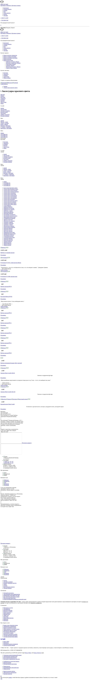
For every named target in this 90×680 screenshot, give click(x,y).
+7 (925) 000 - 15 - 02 (8, 462)
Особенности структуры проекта (11, 661)
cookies (10, 677)
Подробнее (3, 255)
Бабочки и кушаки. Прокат (12, 61)
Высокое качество (7, 673)
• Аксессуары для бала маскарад (11, 191)
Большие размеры (5, 116)
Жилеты (2, 101)
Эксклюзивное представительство (11, 594)
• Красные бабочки (8, 228)
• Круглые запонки (7, 231)
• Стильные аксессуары (9, 237)
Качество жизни (7, 662)
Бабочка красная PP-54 (6, 313)
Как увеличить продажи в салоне (11, 596)
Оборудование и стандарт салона (11, 629)
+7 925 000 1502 (4, 20)
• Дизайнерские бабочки (9, 218)
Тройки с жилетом (5, 114)
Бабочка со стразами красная (7, 252)
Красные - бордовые (5, 125)
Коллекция (6, 8)
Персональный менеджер (9, 598)
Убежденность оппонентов (9, 672)
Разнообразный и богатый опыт (11, 667)
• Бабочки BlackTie (7, 207)
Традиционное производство (10, 656)
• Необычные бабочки (8, 234)
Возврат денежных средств (9, 583)
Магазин (3, 94)
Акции (5, 584)
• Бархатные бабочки (8, 212)
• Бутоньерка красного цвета (10, 215)
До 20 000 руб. (4, 135)
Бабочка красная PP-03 (6, 353)
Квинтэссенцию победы (9, 671)
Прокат (2, 95)
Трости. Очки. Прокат (11, 68)
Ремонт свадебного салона (9, 627)
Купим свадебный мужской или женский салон (14, 599)
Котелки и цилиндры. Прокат (13, 63)
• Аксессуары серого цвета (9, 203)
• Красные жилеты (7, 229)
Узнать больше (4, 270)
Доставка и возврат (8, 581)
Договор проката (7, 588)
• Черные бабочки (7, 241)
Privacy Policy (28, 652)
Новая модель (6, 666)
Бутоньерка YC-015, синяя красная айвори (11, 262)
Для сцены (3, 113)
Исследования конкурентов (10, 657)
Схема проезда (6, 13)
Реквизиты (6, 642)
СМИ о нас (6, 615)
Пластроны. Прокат (11, 64)
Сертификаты (6, 609)
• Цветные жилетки (8, 240)
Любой (2, 108)
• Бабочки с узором (8, 210)
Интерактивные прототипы (10, 664)
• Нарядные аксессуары (9, 232)
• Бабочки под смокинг (8, 209)
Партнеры (5, 616)
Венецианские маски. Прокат (13, 66)
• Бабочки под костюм (8, 208)
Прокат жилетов (7, 59)
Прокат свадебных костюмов (10, 58)
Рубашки (5, 75)
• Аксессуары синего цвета (9, 204)
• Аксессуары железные (9, 199)
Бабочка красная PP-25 (6, 333)
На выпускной (4, 112)
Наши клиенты (7, 612)
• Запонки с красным (8, 223)
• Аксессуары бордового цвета (10, 189)
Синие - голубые (5, 123)
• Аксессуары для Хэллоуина (10, 190)
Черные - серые (4, 122)
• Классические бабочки (9, 227)
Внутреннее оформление (9, 631)
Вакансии (5, 619)
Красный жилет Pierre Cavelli (7, 404)
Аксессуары (6, 76)
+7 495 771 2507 (4, 18)
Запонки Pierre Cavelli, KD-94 (8, 373)
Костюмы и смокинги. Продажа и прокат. (11, 5)
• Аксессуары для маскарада (10, 195)
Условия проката (7, 9)
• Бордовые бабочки (8, 213)
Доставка (5, 15)
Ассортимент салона (8, 632)
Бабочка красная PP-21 (6, 343)
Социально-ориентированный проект (12, 655)
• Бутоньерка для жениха (9, 214)
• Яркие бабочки (7, 243)
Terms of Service (37, 652)
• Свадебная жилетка (8, 236)
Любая (2, 133)
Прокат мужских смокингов (10, 55)
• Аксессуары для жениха (9, 193)
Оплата (5, 14)
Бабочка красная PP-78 (6, 286)
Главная (5, 86)
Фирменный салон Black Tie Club (11, 595)
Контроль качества (7, 610)
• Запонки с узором (8, 224)
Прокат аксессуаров (8, 60)
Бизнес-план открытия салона (10, 625)
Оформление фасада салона (10, 630)
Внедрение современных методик (11, 659)
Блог (4, 11)
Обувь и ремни (7, 78)
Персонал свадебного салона (10, 634)
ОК (1, 678)
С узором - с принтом (6, 127)
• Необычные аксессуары (9, 233)
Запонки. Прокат (10, 65)
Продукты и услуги (8, 607)
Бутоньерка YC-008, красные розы (9, 276)
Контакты (5, 620)
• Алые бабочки (7, 205)
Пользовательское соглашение (10, 644)
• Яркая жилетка (7, 242)
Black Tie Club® (4, 4)
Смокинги (5, 74)
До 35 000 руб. (4, 137)
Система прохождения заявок (10, 636)
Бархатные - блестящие (6, 128)
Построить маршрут (27, 443)
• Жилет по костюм (8, 219)
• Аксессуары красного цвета (10, 87)
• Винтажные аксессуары (9, 217)
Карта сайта (6, 641)
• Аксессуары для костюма (9, 194)
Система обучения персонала (10, 635)
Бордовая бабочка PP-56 (6, 296)
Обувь (2, 103)
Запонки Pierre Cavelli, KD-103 (8, 391)
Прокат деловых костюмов (9, 56)
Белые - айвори (4, 124)
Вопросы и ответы (7, 611)
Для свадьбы (4, 109)
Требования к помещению (9, 626)
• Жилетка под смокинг (9, 221)
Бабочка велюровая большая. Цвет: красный (11, 363)
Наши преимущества (8, 618)
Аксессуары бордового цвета (10, 187)
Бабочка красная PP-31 (6, 323)
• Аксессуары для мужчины (10, 196)
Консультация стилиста (9, 586)
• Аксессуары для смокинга (10, 198)
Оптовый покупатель (8, 593)
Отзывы (5, 10)
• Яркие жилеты (7, 245)
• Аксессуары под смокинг (9, 201)
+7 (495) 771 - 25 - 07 (8, 461)
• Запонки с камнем (8, 222)
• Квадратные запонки (8, 226)
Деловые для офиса (5, 110)
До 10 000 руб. (4, 134)
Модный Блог (6, 614)
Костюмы (5, 72)
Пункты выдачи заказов (9, 645)
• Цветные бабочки (8, 238)
